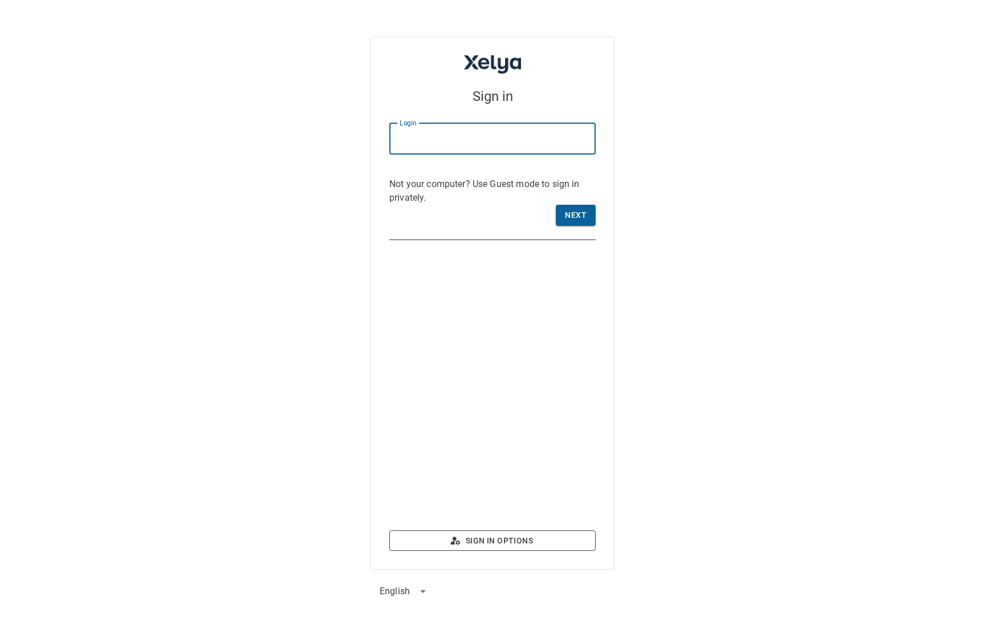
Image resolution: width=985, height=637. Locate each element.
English (395, 591)
